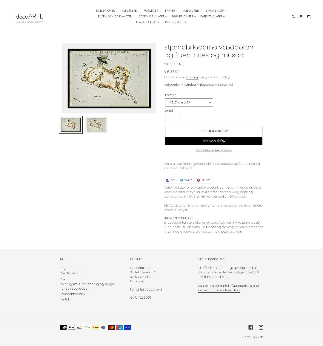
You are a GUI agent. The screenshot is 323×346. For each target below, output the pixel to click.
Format (170, 95)
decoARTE (257, 337)
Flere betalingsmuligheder (214, 150)
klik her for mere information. (219, 290)
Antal (169, 111)
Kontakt (65, 299)
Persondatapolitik (72, 294)
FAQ (62, 278)
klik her (211, 227)
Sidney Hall (174, 64)
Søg (62, 268)
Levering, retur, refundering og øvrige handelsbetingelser (87, 286)
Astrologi (190, 84)
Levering (192, 77)
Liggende (207, 84)
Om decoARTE (70, 273)
